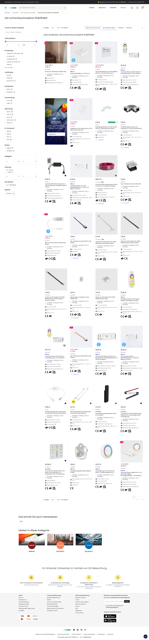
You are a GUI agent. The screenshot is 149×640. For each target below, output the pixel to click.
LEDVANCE (60, 551)
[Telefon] (132, 8)
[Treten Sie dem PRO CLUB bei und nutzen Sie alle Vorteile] (56, 121)
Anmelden (21, 610)
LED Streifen (15, 12)
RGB (21, 521)
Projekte (91, 8)
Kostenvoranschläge (52, 606)
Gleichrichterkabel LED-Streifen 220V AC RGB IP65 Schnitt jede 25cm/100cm (55, 412)
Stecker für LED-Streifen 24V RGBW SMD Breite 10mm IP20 (105, 297)
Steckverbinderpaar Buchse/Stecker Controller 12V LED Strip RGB (80, 412)
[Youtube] (74, 630)
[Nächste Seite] (140, 499)
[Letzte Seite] (143, 499)
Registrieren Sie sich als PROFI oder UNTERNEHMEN (113, 2)
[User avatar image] (137, 8)
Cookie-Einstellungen (89, 634)
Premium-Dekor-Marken (82, 602)
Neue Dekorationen (80, 604)
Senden (127, 601)
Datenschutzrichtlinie (63, 634)
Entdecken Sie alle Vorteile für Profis (136, 2)
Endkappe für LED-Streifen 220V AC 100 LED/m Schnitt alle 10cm (81, 129)
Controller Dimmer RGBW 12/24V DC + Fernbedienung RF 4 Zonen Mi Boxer (131, 72)
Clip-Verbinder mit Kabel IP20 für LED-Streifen (81, 241)
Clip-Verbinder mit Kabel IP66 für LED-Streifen (81, 356)
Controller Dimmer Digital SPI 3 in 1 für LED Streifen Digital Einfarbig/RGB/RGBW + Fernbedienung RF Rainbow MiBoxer (131, 475)
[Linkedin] (78, 630)
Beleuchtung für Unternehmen (55, 608)
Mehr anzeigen (9, 67)
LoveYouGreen (79, 613)
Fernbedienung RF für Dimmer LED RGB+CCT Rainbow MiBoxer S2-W (104, 471)
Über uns (21, 597)
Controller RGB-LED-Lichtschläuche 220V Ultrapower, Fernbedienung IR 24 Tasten (56, 185)
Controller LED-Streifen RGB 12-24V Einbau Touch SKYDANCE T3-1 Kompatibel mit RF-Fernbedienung (55, 472)
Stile (76, 608)
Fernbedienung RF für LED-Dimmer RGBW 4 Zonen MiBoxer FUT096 (130, 299)
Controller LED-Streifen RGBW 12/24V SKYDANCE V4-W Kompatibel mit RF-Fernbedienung (131, 415)
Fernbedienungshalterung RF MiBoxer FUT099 (80, 471)
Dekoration (102, 8)
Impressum (110, 634)
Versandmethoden (24, 602)
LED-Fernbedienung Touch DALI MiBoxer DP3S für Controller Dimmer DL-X (106, 72)
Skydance (89, 551)
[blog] (85, 630)
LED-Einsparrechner (52, 604)
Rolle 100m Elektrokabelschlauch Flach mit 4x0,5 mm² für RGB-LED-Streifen (106, 185)
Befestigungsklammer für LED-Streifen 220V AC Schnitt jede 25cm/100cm (106, 127)
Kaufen (57, 91)
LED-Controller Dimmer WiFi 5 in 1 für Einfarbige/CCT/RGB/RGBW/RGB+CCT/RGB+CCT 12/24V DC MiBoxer (109, 357)
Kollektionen (78, 610)
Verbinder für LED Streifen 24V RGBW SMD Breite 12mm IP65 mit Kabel (105, 242)
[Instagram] (81, 630)
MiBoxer (32, 551)
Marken (49, 600)
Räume (77, 606)
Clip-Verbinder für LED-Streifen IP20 (131, 184)
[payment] (32, 616)
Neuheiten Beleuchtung (53, 597)
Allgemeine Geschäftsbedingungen (45, 634)
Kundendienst (101, 634)
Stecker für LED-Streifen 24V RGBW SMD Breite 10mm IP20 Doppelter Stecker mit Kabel (55, 298)
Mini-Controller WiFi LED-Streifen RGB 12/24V (55, 243)
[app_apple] (110, 616)
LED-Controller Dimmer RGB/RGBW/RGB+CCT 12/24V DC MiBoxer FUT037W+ (130, 357)
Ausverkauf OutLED (52, 610)
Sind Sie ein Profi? (23, 606)
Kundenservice (23, 600)
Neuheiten (113, 8)
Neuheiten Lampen (80, 597)
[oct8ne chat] (145, 636)
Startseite (7, 12)
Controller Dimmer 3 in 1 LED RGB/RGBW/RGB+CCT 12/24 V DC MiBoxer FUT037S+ (79, 187)
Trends (77, 600)
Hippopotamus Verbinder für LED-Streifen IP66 (79, 297)
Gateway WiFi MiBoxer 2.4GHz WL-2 (80, 73)
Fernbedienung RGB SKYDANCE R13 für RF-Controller (106, 414)
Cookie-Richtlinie (76, 634)
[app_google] (110, 620)
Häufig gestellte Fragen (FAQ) (27, 608)
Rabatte (123, 8)
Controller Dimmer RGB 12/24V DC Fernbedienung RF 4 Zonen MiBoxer (55, 357)
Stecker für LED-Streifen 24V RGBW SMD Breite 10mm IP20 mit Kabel (130, 241)
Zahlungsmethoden (24, 604)
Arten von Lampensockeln (54, 602)
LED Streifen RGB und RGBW (28, 12)
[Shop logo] (12, 8)
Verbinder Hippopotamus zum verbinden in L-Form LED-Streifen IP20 (131, 127)
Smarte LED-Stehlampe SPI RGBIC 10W (55, 71)
